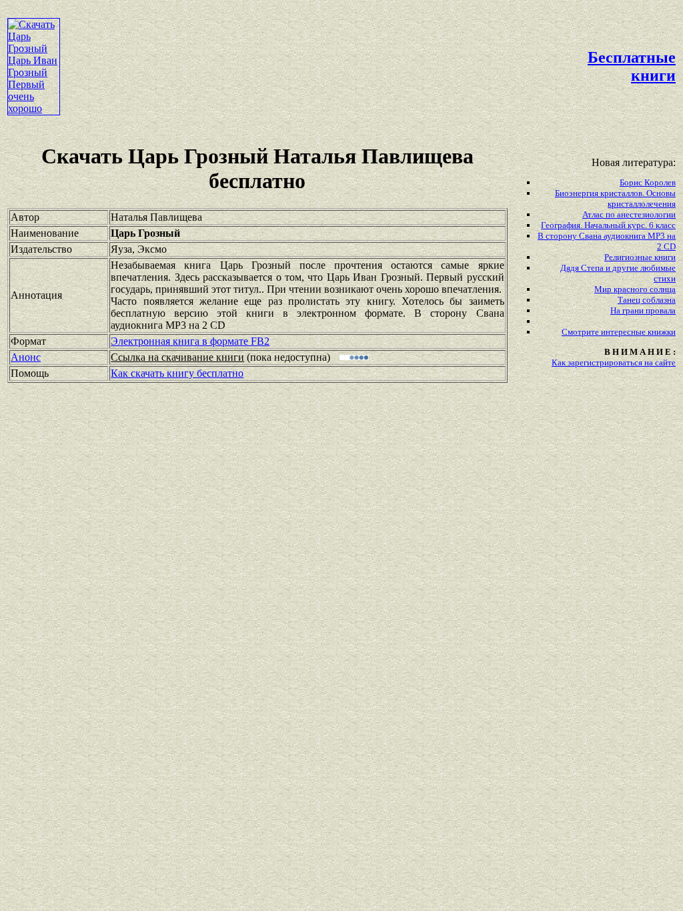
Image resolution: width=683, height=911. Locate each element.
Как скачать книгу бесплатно (177, 373)
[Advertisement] (305, 37)
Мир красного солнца (635, 289)
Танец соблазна (647, 300)
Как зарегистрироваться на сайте (614, 362)
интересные (624, 332)
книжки (662, 332)
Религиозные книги (640, 257)
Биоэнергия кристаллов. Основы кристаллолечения (615, 198)
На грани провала (643, 310)
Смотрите (581, 332)
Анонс (26, 357)
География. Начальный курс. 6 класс (608, 225)
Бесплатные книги (632, 66)
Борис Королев (648, 182)
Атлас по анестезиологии (629, 214)
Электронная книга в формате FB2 (190, 341)
